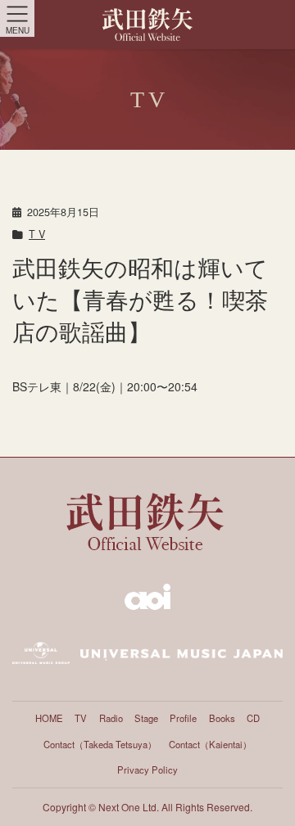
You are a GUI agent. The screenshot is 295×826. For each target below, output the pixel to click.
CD (253, 717)
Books (222, 717)
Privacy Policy (147, 769)
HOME (49, 717)
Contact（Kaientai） (210, 744)
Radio (111, 717)
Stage (146, 717)
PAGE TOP (270, 793)
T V (37, 234)
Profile (183, 717)
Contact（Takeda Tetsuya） (100, 744)
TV (81, 717)
